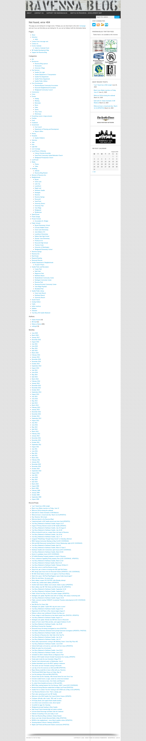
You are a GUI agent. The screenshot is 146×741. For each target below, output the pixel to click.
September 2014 (36, 366)
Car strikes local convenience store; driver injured (46, 703)
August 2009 (35, 486)
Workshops (38, 114)
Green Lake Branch (40, 293)
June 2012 (35, 425)
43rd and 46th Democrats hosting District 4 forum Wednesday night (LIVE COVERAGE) (57, 543)
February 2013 (36, 407)
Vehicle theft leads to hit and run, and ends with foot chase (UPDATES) (52, 646)
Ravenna (37, 195)
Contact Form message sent (40, 41)
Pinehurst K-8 (39, 240)
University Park (39, 205)
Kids (33, 144)
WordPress (111, 737)
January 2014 (36, 383)
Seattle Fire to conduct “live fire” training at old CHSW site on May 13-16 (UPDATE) (56, 689)
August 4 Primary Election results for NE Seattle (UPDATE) (49, 525)
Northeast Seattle (40, 190)
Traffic (33, 304)
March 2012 (35, 431)
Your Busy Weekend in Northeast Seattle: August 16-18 (48, 598)
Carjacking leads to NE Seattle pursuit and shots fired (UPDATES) (51, 521)
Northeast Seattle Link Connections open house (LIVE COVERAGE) (51, 550)
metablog (34, 168)
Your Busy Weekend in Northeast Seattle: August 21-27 (48, 523)
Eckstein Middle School (41, 227)
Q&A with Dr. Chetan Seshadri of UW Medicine (45, 512)
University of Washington (42, 247)
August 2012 (35, 420)
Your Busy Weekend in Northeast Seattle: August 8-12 (47, 609)
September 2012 (36, 418)
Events (34, 96)
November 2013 (36, 387)
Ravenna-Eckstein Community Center (45, 284)
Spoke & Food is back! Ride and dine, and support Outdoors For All (51, 622)
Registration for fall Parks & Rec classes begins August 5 (48, 611)
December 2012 (36, 412)
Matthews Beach (39, 275)
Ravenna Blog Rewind (41, 173)
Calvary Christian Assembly (43, 153)
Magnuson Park (39, 273)
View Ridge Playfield (41, 286)
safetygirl (34, 326)
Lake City (37, 184)
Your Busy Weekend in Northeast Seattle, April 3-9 (46, 545)
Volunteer (34, 310)
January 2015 (36, 357)
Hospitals (34, 136)
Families (34, 118)
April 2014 (35, 377)
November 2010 (36, 466)
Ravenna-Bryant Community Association (46, 85)
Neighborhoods (36, 177)
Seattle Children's (40, 138)
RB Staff (34, 322)
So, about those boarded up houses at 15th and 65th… (47, 683)
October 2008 (36, 495)
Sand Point (38, 201)
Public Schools (36, 223)
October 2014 (36, 363)
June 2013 (35, 398)
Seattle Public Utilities (41, 81)
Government (35, 125)
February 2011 (36, 460)
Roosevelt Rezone (37, 260)
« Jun (94, 171)
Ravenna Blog (73, 5)
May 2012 (34, 427)
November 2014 (36, 361)
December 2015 (36, 339)
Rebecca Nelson (36, 324)
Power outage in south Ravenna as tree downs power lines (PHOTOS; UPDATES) (55, 615)
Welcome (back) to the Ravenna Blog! (43, 519)
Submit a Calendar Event (42, 48)
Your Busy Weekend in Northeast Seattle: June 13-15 (47, 652)
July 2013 (34, 396)
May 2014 (34, 374)
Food (33, 120)
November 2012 (36, 414)
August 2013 (35, 394)
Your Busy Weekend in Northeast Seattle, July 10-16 (47, 534)
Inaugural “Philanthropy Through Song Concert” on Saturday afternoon (52, 539)
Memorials (38, 103)
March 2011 (35, 457)
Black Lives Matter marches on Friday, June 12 (45, 508)
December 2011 (36, 438)
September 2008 (36, 497)
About (29, 13)
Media (33, 162)
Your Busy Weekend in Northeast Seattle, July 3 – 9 (47, 536)
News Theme (88, 737)
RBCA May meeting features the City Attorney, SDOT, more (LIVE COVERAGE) (55, 685)
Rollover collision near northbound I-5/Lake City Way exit (48, 613)
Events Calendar (36, 46)
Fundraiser (35, 122)
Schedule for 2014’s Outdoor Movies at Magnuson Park (48, 654)
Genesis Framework (101, 737)
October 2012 (36, 416)
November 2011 (36, 440)
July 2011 (34, 449)
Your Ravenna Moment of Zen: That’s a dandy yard (46, 692)
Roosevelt (38, 199)
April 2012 (35, 429)
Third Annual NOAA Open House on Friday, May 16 (46, 672)
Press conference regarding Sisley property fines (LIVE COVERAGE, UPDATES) (55, 558)
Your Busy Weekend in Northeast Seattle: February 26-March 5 (50, 565)
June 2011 (35, 451)
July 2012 (34, 422)
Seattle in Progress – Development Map (86, 13)
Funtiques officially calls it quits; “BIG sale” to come (47, 698)
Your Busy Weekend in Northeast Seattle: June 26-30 (47, 644)
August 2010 (35, 473)
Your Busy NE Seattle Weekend (41, 313)
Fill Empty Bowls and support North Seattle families (46, 700)
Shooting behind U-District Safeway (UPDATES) (45, 722)
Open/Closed (35, 214)
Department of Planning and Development (47, 129)
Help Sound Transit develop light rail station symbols (47, 709)
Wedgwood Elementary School (43, 249)
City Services (36, 70)
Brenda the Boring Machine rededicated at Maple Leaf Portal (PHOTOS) (52, 687)
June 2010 (35, 477)
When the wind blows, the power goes (42, 578)
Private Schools (36, 219)
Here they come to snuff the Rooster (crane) (44, 567)
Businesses (35, 61)
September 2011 (36, 444)
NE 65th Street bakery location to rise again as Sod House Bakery (51, 574)
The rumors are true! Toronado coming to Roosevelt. (47, 665)
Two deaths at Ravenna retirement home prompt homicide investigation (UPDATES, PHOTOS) (59, 630)
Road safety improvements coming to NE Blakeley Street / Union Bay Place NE (55, 641)
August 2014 (35, 368)
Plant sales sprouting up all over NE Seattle (44, 694)
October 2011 (35, 442)
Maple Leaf (38, 188)
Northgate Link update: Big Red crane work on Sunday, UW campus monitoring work (56, 595)
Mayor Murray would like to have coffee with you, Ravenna (48, 670)
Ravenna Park (39, 282)
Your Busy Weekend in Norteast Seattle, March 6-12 (47, 563)
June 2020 (35, 333)
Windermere (38, 212)
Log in (118, 737)
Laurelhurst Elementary (41, 234)
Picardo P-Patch (39, 264)
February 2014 (36, 381)
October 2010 (36, 468)
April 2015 (35, 350)
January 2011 (35, 462)
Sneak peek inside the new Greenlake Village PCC (46, 659)
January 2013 (36, 409)
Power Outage (36, 216)
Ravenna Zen (35, 254)
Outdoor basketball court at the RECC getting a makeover (48, 663)
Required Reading (37, 258)
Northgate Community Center (43, 280)
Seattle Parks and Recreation (40, 267)
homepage (83, 26)
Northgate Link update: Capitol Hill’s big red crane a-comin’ (48, 606)
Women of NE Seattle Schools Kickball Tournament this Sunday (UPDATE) (53, 657)
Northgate (37, 192)
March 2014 (35, 379)
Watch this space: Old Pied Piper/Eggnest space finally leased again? (52, 576)
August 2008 (35, 499)
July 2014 (34, 370)
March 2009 (35, 488)
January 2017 (36, 337)
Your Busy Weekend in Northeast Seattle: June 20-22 (47, 650)
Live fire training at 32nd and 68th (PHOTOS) (45, 674)
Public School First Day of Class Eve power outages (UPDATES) (50, 593)
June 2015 (35, 346)
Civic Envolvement (37, 83)
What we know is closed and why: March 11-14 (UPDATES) (49, 515)
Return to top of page (33, 737)
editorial (37, 170)
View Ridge (38, 208)
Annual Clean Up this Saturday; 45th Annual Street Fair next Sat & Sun (52, 676)
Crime (33, 94)
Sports (37, 109)
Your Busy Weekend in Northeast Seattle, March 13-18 (47, 560)
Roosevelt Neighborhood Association (45, 87)
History (34, 133)
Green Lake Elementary (41, 230)
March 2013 (35, 405)
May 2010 (34, 479)
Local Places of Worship (39, 151)
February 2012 (36, 433)
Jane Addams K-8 (40, 232)
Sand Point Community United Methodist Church (49, 155)
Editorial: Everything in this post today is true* (45, 713)
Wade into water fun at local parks (41, 648)
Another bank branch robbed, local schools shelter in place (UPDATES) (52, 585)
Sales (36, 107)
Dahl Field (38, 271)
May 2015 (34, 348)
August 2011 (35, 447)
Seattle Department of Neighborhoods (42, 262)
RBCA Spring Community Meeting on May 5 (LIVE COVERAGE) (50, 541)
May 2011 (34, 453)
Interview (34, 140)
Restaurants (38, 66)
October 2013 (36, 390)
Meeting (37, 101)
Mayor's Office (39, 131)
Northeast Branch (40, 295)
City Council (38, 127)
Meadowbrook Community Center (44, 278)
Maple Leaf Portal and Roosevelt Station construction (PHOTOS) (50, 724)
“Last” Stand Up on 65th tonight (41, 506)
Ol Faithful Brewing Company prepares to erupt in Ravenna (49, 556)
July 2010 (34, 475)
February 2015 (36, 355)
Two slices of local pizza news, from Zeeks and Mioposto (48, 681)
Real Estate (35, 256)
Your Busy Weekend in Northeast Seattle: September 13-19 (49, 589)
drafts (36, 39)
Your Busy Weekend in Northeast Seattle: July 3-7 (46, 639)
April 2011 (34, 455)
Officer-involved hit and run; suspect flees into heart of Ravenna (50, 532)
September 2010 (36, 471)
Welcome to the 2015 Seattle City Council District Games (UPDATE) (51, 696)
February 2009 (36, 490)
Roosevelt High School (41, 243)
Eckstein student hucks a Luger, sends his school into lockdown (50, 678)
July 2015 (34, 344)
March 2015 (35, 353)
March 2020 (35, 335)
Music (36, 105)
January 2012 (36, 436)
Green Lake (38, 181)
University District (40, 203)
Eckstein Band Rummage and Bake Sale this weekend (47, 711)
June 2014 (35, 372)
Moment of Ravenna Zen (39, 175)
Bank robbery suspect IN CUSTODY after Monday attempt (48, 580)
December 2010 (36, 464)
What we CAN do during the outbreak (42, 510)
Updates (34, 308)
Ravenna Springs (40, 197)
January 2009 (36, 492)
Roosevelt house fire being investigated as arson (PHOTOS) (49, 628)
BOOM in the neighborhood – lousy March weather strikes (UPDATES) (52, 720)
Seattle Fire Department (41, 76)
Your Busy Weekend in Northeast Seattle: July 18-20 (47, 633)
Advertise (34, 37)
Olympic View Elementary (42, 238)
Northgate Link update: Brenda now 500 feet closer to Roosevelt (50, 619)
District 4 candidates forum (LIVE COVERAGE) (45, 554)
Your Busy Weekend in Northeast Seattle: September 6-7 (48, 591)
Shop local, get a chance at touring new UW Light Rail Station (49, 569)
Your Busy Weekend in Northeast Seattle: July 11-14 (47, 637)
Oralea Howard (36, 319)
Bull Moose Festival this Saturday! (42, 626)
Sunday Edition (36, 302)
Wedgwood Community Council (44, 90)
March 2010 (35, 484)
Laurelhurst (38, 186)
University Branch (40, 297)
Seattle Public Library (38, 291)
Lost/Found (35, 160)
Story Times (38, 111)
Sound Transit (36, 299)
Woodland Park (39, 289)
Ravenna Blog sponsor (41, 63)
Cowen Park (38, 269)
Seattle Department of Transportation (45, 74)
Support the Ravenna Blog (56, 13)
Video (36, 166)
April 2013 (35, 403)
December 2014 (36, 359)
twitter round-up (36, 306)
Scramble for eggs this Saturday (41, 705)
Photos (37, 164)
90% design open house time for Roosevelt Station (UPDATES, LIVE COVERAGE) (56, 571)
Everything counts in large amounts (42, 116)
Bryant (37, 179)
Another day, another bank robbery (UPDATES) (45, 582)
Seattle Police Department (42, 79)
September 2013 (36, 392)
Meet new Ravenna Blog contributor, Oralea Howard (46, 716)
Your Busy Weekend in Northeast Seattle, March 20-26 (47, 552)
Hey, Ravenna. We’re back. (39, 517)
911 (33, 59)
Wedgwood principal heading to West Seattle (44, 707)
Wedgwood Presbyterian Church (44, 157)
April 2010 (35, 481)
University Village (40, 68)
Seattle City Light (40, 72)
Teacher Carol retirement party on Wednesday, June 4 (47, 661)
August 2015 (35, 342)
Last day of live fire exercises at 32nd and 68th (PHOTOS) (48, 668)
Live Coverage (36, 149)
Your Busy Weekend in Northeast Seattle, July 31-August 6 (49, 528)
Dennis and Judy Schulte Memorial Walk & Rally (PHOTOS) (49, 718)
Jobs (33, 142)
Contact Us (39, 13)
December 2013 (36, 385)
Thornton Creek (39, 245)
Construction (35, 92)
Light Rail (34, 146)
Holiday (37, 98)
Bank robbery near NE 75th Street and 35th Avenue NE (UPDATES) (51, 587)
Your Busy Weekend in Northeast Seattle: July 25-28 (47, 624)
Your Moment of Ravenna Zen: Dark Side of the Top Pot (48, 635)
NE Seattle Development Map (40, 50)
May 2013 (34, 401)
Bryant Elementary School (42, 225)
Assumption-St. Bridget (41, 221)
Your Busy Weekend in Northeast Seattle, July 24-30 (47, 530)
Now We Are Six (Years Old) (40, 604)
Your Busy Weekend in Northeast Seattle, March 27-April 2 (49, 547)
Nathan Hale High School (42, 236)
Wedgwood (38, 210)
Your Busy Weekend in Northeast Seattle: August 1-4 (47, 617)
